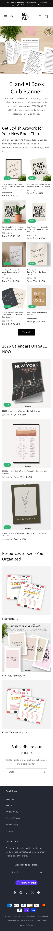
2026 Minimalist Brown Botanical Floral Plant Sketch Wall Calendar (24, 534)
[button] (6, 16)
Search (9, 805)
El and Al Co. (16, 916)
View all (26, 332)
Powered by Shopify (28, 916)
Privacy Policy (12, 811)
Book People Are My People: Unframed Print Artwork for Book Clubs (37, 229)
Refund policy (43, 916)
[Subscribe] (44, 772)
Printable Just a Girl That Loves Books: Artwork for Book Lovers (13, 272)
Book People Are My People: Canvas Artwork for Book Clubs (14, 228)
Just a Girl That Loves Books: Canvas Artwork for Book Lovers (38, 272)
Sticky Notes (8, 618)
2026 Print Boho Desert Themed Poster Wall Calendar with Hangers (24, 472)
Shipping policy (41, 921)
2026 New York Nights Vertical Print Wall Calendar (21, 411)
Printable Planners (12, 675)
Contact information (27, 925)
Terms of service (27, 921)
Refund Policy (12, 824)
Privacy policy (13, 921)
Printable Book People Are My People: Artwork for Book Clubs (39, 185)
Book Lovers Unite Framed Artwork (37, 313)
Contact (9, 831)
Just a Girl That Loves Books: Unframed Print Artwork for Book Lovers (13, 314)
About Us (10, 799)
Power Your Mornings (13, 732)
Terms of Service (13, 818)
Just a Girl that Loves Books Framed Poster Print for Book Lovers (13, 186)
